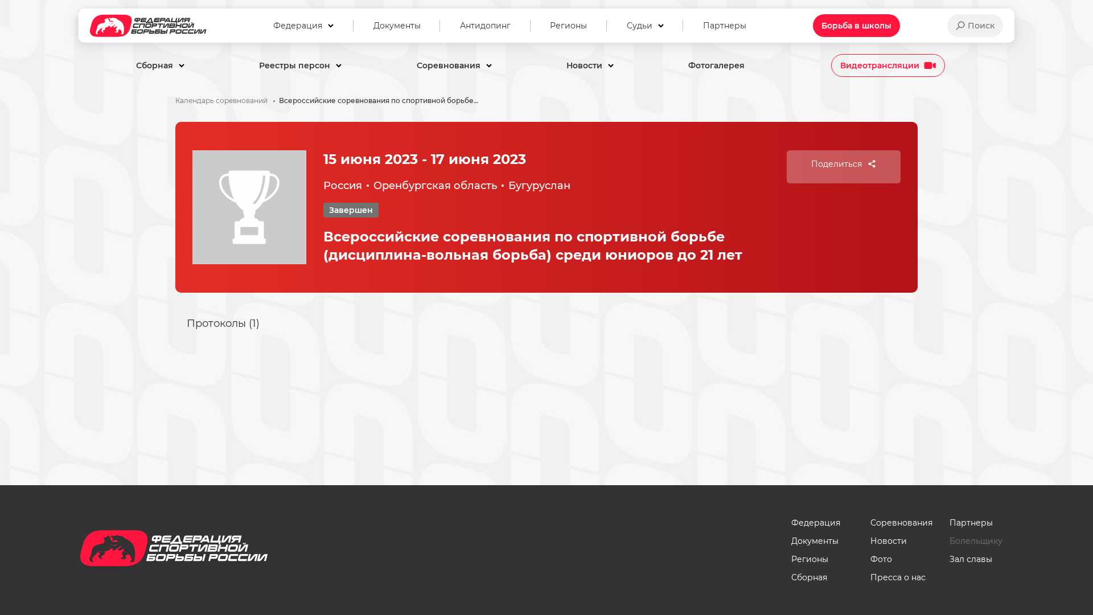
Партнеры (971, 523)
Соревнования (901, 523)
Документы (815, 541)
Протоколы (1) (223, 323)
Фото (881, 559)
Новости (888, 541)
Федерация (815, 523)
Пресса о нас (898, 577)
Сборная (809, 577)
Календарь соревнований (221, 101)
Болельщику (976, 541)
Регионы (809, 559)
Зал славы (971, 559)
